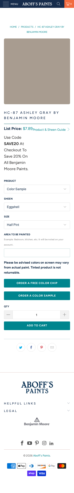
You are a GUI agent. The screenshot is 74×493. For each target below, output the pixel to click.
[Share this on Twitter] (20, 347)
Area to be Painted (33, 239)
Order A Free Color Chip (37, 283)
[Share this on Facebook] (31, 347)
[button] (22, 444)
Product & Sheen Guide (50, 129)
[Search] (60, 4)
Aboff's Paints (41, 455)
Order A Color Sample (37, 295)
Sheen (8, 198)
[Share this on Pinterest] (41, 347)
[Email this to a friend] (52, 347)
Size (6, 216)
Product (10, 180)
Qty (6, 306)
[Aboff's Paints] (37, 4)
